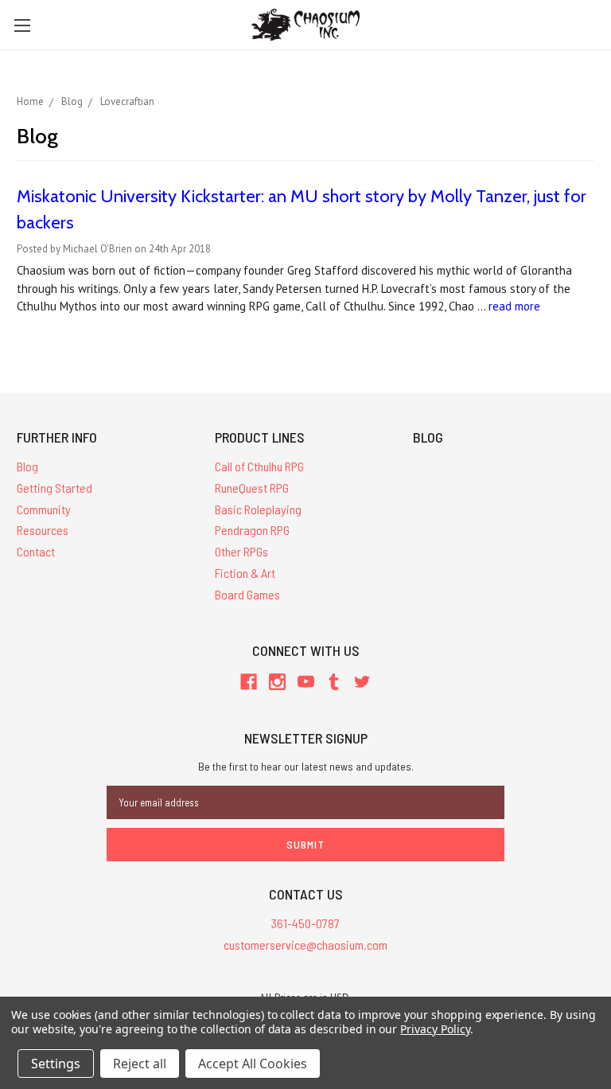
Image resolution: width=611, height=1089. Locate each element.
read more (514, 306)
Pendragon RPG (252, 529)
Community (44, 509)
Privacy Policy (434, 1028)
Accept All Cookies (252, 1063)
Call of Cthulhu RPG (259, 466)
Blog (27, 466)
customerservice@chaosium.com (305, 944)
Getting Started (54, 487)
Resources (42, 529)
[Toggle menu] (22, 25)
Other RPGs (241, 551)
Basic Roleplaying (258, 509)
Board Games (247, 594)
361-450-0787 (305, 923)
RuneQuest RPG (252, 487)
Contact (36, 551)
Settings (55, 1063)
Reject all (139, 1063)
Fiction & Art (245, 572)
